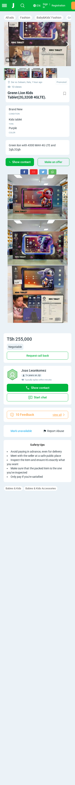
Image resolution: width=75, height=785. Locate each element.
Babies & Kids (13, 488)
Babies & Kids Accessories (40, 488)
